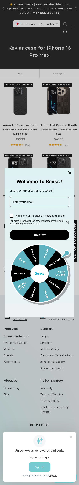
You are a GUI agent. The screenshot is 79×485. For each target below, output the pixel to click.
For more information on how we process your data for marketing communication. (36, 222)
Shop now (40, 234)
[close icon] (69, 173)
